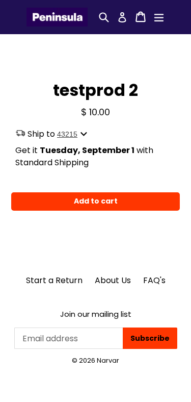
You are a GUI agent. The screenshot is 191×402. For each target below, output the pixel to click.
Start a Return (54, 280)
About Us (113, 280)
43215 (67, 134)
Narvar (108, 360)
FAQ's (154, 280)
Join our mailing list (95, 314)
